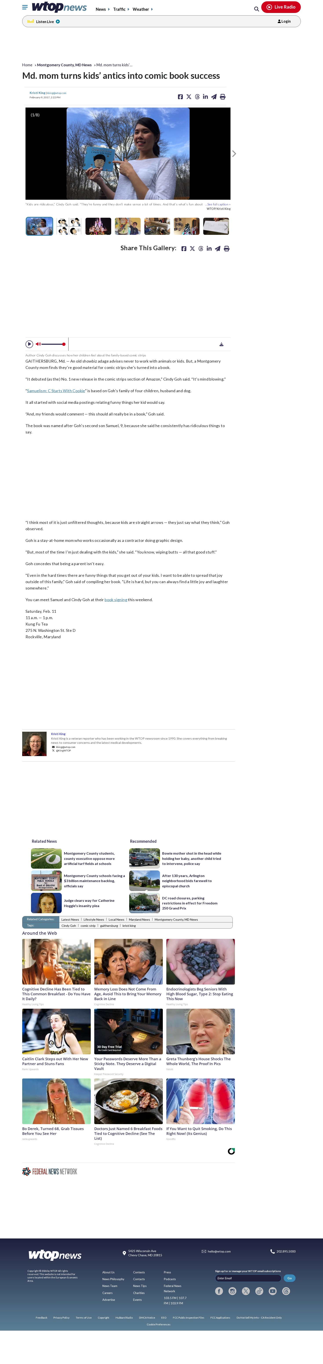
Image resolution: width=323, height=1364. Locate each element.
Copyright (103, 1317)
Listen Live (45, 22)
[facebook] (219, 1291)
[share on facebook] (183, 248)
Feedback (41, 1317)
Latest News (70, 919)
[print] (226, 248)
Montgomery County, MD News (176, 919)
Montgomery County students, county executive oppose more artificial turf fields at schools (89, 858)
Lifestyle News (94, 919)
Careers (107, 1293)
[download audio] (221, 344)
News (101, 9)
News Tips (140, 1286)
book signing (116, 599)
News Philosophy (113, 1279)
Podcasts (170, 1279)
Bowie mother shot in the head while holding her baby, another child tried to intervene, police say (191, 858)
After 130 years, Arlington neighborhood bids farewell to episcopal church (187, 880)
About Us (108, 1272)
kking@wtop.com (56, 92)
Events (137, 1299)
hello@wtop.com (219, 1251)
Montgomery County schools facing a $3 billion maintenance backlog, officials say (94, 880)
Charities (139, 1293)
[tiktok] (259, 1291)
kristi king (129, 925)
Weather (141, 9)
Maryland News (139, 919)
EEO (164, 1317)
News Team (109, 1286)
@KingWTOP (63, 750)
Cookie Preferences (159, 1324)
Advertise (108, 1299)
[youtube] (273, 1291)
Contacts (139, 1279)
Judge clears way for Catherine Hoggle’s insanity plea (89, 903)
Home (27, 65)
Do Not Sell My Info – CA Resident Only (259, 1317)
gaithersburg (109, 925)
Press (167, 1272)
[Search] (256, 9)
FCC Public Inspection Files (188, 1317)
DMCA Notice (147, 1317)
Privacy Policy (61, 1317)
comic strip (88, 925)
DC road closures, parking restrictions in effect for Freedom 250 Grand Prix (190, 903)
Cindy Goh (69, 925)
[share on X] (192, 248)
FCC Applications (220, 1317)
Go (289, 1278)
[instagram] (232, 1291)
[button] (29, 344)
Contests (139, 1272)
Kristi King (38, 93)
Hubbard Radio (124, 1317)
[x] (246, 1291)
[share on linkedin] (209, 248)
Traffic (119, 9)
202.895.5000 (286, 1251)
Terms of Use (84, 1317)
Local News (116, 919)
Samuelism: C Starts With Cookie (56, 390)
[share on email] (217, 248)
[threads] (286, 1291)
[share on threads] (200, 248)
